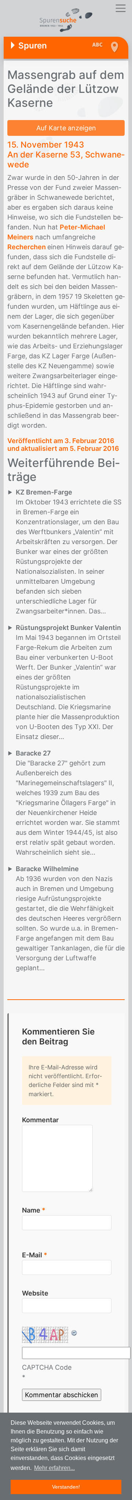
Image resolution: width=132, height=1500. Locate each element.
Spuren (32, 45)
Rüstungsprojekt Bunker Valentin (68, 627)
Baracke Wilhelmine (47, 869)
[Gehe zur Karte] (114, 47)
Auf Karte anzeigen (66, 128)
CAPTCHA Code (47, 1367)
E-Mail (34, 1255)
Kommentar (40, 1120)
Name (33, 1210)
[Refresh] (74, 1332)
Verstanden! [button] (66, 1487)
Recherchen (27, 247)
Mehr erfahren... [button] (54, 1468)
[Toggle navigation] (120, 8)
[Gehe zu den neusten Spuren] (99, 45)
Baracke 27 (33, 753)
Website (35, 1293)
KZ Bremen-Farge (44, 492)
